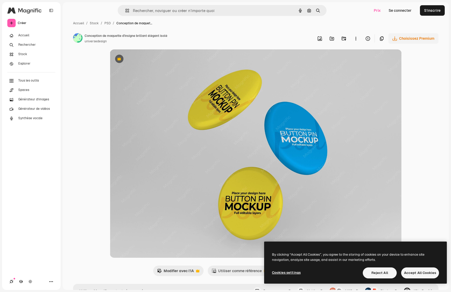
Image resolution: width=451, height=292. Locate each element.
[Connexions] (11, 281)
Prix (377, 10)
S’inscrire (432, 10)
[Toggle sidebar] (51, 10)
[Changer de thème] (30, 281)
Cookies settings (286, 272)
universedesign (96, 41)
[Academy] (21, 281)
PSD (107, 23)
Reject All (379, 273)
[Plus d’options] (356, 38)
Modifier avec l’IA (175, 272)
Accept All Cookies (420, 273)
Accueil (78, 23)
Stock (94, 23)
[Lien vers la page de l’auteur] (77, 38)
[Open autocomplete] (125, 11)
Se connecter (400, 10)
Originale (144, 59)
